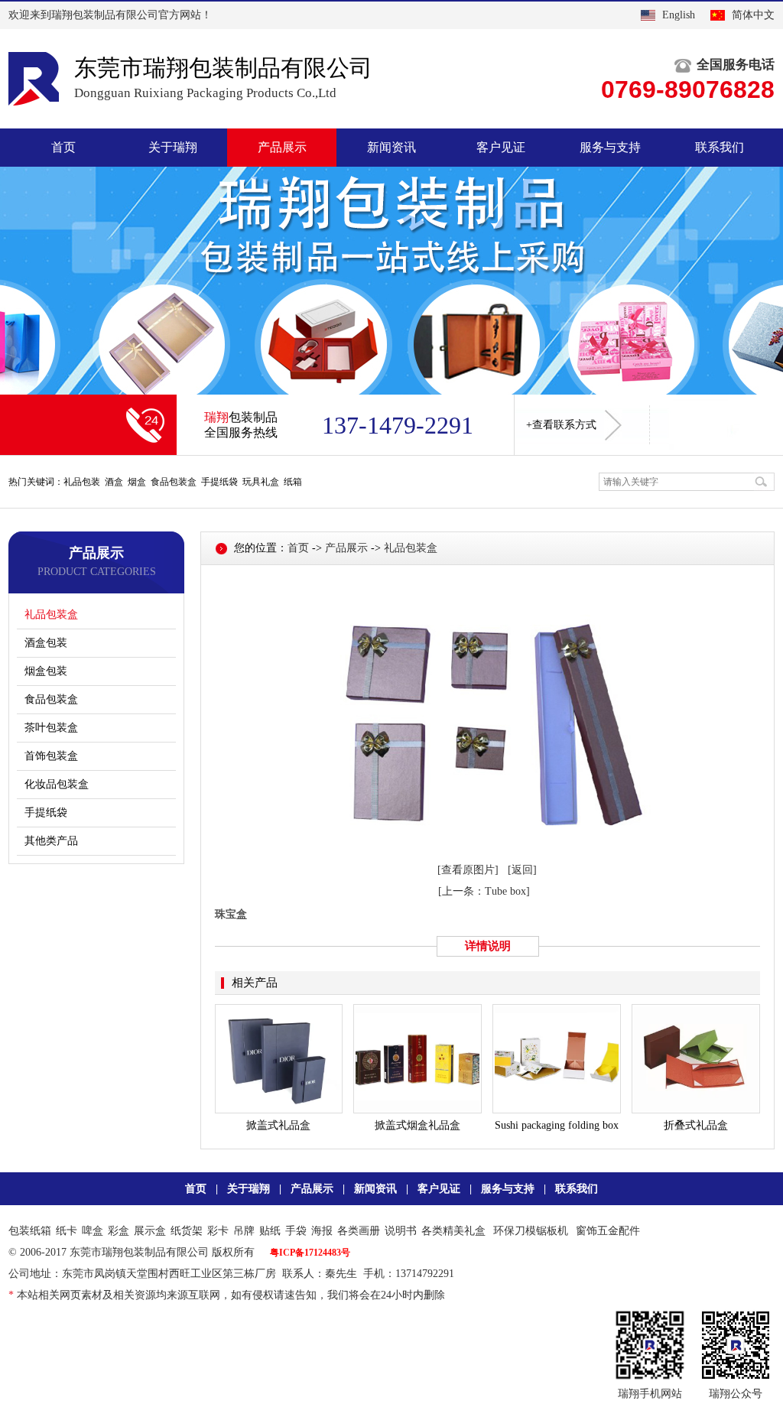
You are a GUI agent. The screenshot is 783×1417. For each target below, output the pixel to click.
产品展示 (282, 147)
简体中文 (753, 15)
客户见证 (500, 147)
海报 (322, 1231)
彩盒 (118, 1231)
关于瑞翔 (172, 147)
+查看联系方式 (561, 425)
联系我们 (719, 147)
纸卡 (66, 1231)
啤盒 (92, 1231)
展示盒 (150, 1231)
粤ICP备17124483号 (310, 1252)
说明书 (401, 1231)
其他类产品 (51, 841)
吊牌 (244, 1231)
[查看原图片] (468, 870)
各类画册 (358, 1231)
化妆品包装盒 (56, 784)
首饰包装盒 (51, 756)
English (678, 15)
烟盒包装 (45, 671)
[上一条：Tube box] (484, 891)
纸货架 (187, 1231)
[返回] (522, 870)
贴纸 (270, 1231)
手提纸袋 (45, 812)
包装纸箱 (29, 1231)
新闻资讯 (391, 147)
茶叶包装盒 (51, 727)
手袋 (296, 1231)
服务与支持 (610, 147)
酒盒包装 (45, 642)
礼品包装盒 (51, 614)
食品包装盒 (51, 699)
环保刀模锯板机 (530, 1231)
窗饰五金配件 (608, 1231)
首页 (63, 147)
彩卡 (218, 1231)
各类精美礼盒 (453, 1231)
